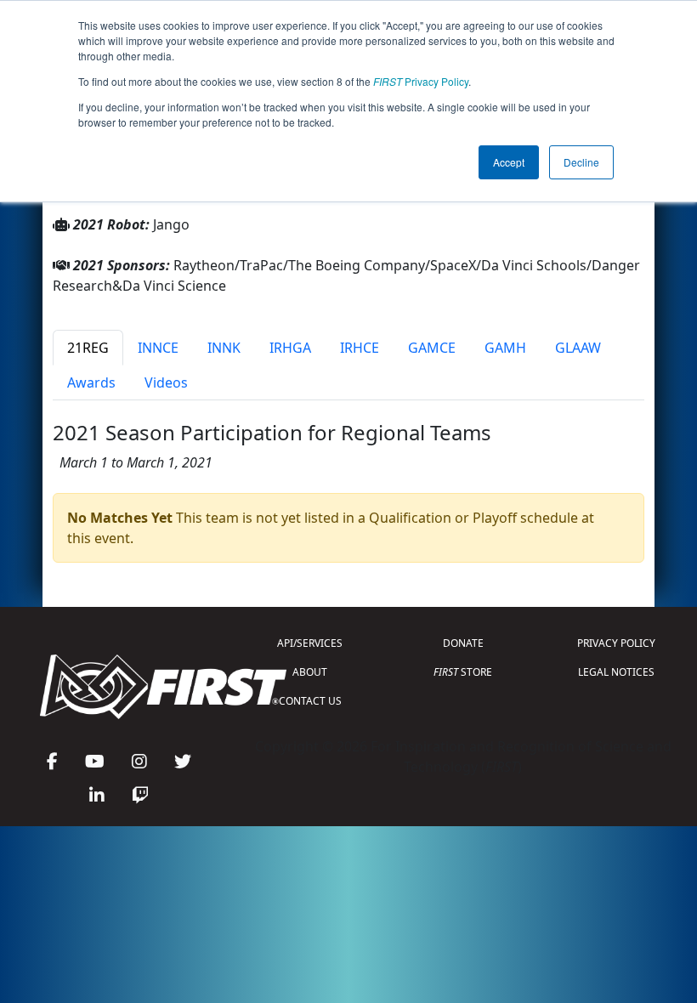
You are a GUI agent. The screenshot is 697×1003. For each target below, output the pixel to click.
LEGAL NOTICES (616, 672)
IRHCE (359, 347)
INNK (224, 347)
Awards (91, 382)
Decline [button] (581, 162)
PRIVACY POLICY (616, 643)
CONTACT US (310, 701)
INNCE (158, 347)
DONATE (463, 643)
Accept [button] (508, 162)
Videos (166, 382)
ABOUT (309, 672)
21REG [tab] (88, 347)
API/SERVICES (310, 643)
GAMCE (432, 347)
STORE (463, 672)
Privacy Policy (420, 81)
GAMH (505, 347)
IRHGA (290, 347)
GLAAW (578, 347)
